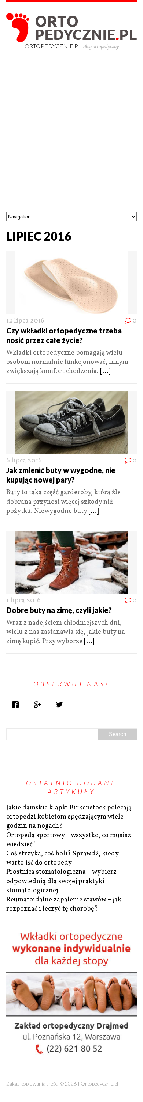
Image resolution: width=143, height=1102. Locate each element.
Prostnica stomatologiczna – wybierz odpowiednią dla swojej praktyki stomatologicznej (61, 881)
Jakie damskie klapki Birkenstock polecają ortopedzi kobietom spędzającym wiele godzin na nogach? (69, 817)
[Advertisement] (71, 137)
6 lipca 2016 (24, 460)
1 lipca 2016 (23, 600)
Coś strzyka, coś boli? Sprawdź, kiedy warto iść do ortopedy (62, 858)
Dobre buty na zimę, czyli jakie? (59, 610)
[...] (105, 371)
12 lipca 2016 (25, 320)
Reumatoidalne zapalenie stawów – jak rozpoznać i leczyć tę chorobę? (63, 904)
